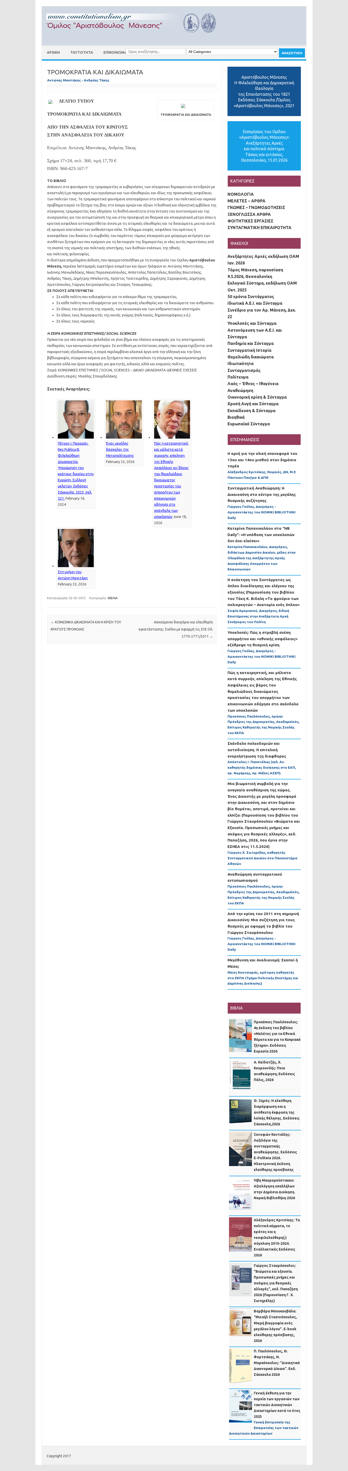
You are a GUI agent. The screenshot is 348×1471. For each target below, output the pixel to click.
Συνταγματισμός (244, 370)
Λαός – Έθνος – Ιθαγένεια (252, 383)
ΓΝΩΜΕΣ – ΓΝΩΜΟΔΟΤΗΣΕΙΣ (256, 207)
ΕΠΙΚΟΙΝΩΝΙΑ (115, 52)
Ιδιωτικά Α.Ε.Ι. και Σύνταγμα (254, 303)
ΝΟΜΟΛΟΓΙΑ (240, 194)
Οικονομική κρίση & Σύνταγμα (257, 397)
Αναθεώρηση (240, 390)
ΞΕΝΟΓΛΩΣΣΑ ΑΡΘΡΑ (249, 214)
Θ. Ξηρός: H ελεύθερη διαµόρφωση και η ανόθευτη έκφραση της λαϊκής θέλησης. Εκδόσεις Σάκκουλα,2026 (277, 1112)
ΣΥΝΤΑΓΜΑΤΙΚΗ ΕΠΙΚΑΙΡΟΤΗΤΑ (259, 227)
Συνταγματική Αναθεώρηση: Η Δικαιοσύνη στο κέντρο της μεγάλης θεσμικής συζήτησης (261, 494)
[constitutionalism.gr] (135, 37)
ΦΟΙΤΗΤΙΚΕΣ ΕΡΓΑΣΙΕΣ (250, 221)
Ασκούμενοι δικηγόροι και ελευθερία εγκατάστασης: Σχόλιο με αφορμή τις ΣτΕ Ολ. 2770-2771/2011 (176, 629)
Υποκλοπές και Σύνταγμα (251, 323)
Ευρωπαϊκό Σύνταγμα (248, 424)
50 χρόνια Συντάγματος (250, 296)
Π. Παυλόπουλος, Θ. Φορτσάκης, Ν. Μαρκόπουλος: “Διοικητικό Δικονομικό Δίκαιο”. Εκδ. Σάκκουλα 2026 (277, 1363)
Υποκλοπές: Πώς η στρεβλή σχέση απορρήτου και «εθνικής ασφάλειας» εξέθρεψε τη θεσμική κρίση (262, 638)
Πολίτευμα (237, 377)
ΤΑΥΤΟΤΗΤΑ (81, 52)
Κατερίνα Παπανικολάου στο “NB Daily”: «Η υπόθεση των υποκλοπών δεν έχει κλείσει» (261, 534)
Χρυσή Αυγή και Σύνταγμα (252, 403)
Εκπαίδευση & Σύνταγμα (251, 410)
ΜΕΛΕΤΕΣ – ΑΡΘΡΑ (246, 201)
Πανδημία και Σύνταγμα (250, 343)
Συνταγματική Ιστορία (249, 350)
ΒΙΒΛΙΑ (113, 598)
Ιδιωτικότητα (240, 363)
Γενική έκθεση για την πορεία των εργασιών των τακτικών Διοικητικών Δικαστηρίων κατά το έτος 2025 (277, 1405)
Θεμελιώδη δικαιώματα (250, 357)
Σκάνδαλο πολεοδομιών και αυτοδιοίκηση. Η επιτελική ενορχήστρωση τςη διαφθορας (256, 749)
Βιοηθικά (236, 417)
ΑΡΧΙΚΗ (53, 52)
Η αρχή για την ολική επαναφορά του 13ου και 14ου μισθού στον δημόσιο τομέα (262, 459)
